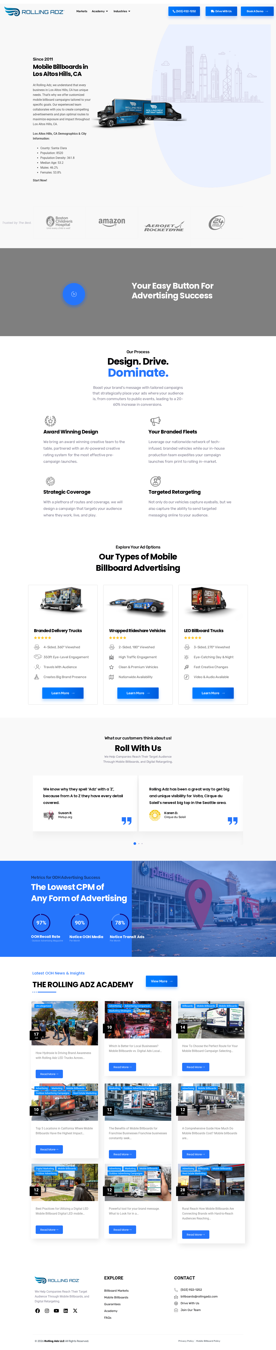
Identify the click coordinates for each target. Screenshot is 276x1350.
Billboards (187, 1006)
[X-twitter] (75, 1310)
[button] (133, 843)
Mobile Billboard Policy (208, 1341)
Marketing (57, 1088)
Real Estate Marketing (85, 1093)
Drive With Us (223, 11)
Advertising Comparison (137, 1006)
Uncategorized (43, 1006)
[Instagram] (47, 1310)
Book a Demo (255, 11)
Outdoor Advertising (46, 1173)
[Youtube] (56, 1310)
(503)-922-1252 (186, 11)
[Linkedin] (65, 1310)
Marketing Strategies (120, 1011)
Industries (120, 11)
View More (159, 981)
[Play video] (74, 294)
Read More (47, 1074)
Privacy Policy (186, 1341)
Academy (98, 11)
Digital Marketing (45, 1168)
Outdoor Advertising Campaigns (52, 1093)
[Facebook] (37, 1310)
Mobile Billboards (206, 1006)
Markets (81, 11)
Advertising (115, 1006)
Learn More (60, 693)
